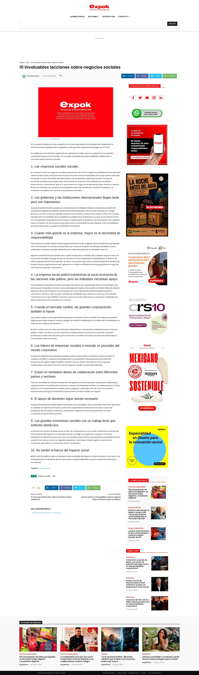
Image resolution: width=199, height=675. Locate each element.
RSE (27, 62)
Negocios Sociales (44, 476)
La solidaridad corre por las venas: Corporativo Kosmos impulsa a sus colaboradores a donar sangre (77, 659)
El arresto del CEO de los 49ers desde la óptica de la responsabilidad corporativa (137, 603)
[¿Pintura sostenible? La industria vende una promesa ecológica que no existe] (161, 639)
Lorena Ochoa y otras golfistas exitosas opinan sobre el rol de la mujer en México (101, 498)
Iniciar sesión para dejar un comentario (46, 513)
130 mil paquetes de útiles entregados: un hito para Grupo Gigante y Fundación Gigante (138, 493)
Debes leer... (130, 557)
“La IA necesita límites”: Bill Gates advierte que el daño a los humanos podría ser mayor (118, 659)
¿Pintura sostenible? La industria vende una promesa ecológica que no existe (160, 658)
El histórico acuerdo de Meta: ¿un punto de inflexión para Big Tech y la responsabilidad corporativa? (137, 564)
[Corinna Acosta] (24, 76)
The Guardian (44, 468)
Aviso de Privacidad (155, 673)
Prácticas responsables (137, 487)
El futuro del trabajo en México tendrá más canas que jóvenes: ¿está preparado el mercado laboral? (138, 514)
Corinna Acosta (33, 76)
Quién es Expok (122, 673)
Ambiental (146, 654)
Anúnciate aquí (133, 673)
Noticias (22, 62)
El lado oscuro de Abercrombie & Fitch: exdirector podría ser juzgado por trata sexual (137, 583)
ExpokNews (23, 664)
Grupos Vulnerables (135, 528)
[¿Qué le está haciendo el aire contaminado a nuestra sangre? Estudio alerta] (158, 533)
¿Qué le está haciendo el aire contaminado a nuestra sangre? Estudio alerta (138, 534)
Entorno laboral (134, 507)
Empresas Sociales (44, 139)
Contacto (143, 673)
